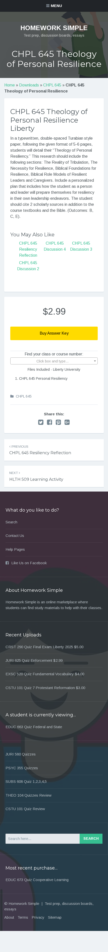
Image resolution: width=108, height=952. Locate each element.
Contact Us (15, 535)
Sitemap (55, 917)
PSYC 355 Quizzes (22, 768)
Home (9, 85)
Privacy (38, 917)
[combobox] (54, 360)
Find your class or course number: (54, 354)
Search (11, 522)
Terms (23, 917)
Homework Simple (54, 28)
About (9, 917)
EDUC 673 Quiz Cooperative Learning (37, 880)
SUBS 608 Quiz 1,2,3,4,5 (26, 781)
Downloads (29, 85)
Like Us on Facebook (29, 563)
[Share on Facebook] (49, 422)
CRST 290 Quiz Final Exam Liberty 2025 (39, 647)
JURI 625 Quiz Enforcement (29, 660)
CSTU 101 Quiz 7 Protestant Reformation (40, 688)
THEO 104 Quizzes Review (28, 795)
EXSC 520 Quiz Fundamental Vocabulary (40, 674)
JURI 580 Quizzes (21, 754)
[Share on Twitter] (41, 422)
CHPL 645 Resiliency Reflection (28, 249)
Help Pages (15, 549)
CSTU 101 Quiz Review (25, 809)
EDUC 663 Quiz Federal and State (34, 727)
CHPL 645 (52, 85)
